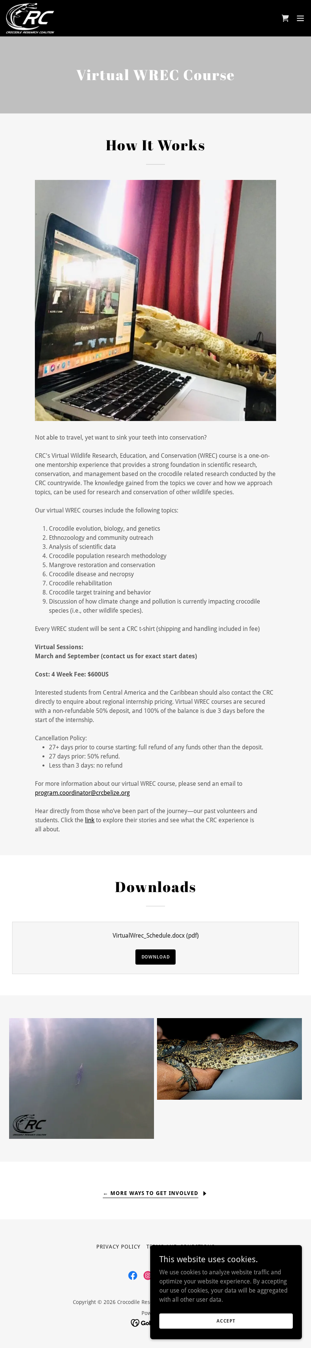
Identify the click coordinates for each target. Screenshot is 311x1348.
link (89, 820)
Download (155, 957)
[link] (30, 18)
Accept (226, 1320)
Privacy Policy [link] (118, 1247)
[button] (285, 18)
